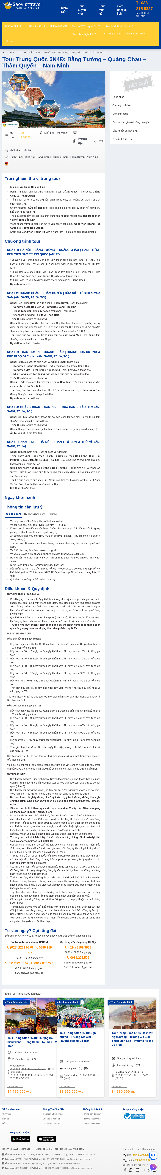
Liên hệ (9, 41)
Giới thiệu (6, 1114)
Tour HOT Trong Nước (84, 26)
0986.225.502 (79, 958)
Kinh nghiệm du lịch (135, 33)
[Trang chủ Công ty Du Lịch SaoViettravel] (27, 5)
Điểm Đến (64, 9)
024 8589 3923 (141, 1154)
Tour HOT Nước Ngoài (118, 26)
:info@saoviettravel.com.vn (77, 1168)
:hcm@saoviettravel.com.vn (75, 1159)
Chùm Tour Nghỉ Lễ (83, 34)
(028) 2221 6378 (21, 947)
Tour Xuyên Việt (82, 9)
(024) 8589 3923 (79, 947)
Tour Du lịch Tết (13, 25)
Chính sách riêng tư (51, 1119)
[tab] (13, 514)
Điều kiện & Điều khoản (53, 1114)
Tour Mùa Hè (102, 9)
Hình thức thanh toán (92, 1119)
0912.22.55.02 (18, 963)
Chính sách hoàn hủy (92, 1123)
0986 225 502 (142, 1160)
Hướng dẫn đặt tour (92, 1114)
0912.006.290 (43, 963)
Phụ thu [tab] (52, 514)
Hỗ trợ (5, 1123)
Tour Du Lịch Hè (36, 25)
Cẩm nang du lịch (122, 9)
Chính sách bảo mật (52, 1123)
